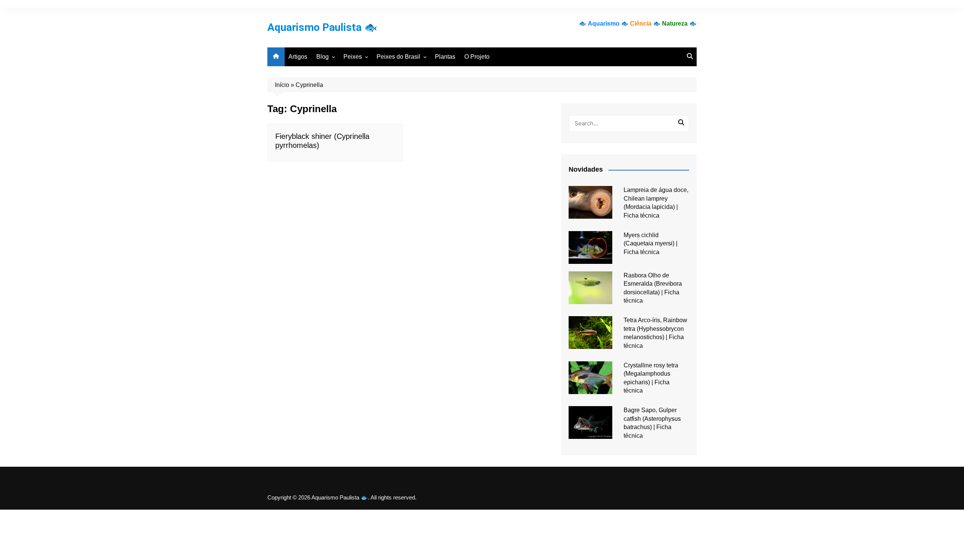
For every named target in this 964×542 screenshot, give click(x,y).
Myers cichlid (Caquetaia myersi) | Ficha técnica (650, 243)
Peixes (352, 56)
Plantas (445, 56)
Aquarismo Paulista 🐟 (322, 27)
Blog (322, 56)
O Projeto (477, 56)
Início (282, 85)
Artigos (297, 56)
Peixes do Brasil (398, 56)
